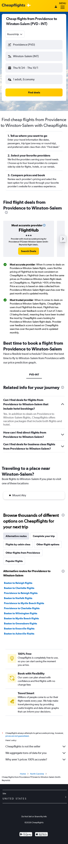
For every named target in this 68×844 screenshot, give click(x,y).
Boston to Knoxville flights (19, 628)
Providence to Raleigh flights (21, 593)
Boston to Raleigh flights (18, 582)
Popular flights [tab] (14, 561)
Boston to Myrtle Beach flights (21, 618)
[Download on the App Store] (41, 834)
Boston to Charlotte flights (19, 588)
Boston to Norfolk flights (18, 598)
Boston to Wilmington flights (20, 613)
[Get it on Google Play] (25, 834)
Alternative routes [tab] (16, 536)
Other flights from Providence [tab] (23, 552)
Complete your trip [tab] (44, 536)
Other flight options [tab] (47, 544)
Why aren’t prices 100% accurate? (26, 759)
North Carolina (37, 774)
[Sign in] (55, 7)
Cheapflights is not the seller (22, 746)
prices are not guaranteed (17, 736)
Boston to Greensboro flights (20, 623)
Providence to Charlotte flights (22, 608)
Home (23, 774)
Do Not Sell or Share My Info (34, 816)
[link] (28, 251)
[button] (34, 44)
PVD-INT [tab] (34, 374)
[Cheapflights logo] (13, 5)
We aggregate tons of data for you (26, 753)
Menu (62, 3)
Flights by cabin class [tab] (18, 544)
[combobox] (15, 34)
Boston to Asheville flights (19, 633)
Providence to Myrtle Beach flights (24, 603)
